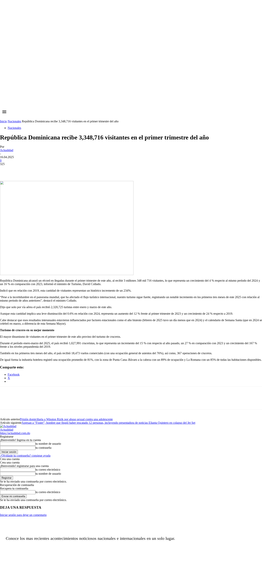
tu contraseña (43, 447)
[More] (61, 170)
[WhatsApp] (47, 170)
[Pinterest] (34, 170)
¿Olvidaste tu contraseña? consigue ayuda (25, 455)
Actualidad (6, 150)
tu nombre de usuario (48, 443)
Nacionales (14, 121)
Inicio (3, 121)
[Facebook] (6, 170)
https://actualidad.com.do (15, 433)
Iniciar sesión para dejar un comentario (23, 515)
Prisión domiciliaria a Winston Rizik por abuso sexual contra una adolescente (66, 419)
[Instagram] (194, 548)
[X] (20, 170)
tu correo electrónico (47, 469)
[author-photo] (8, 426)
